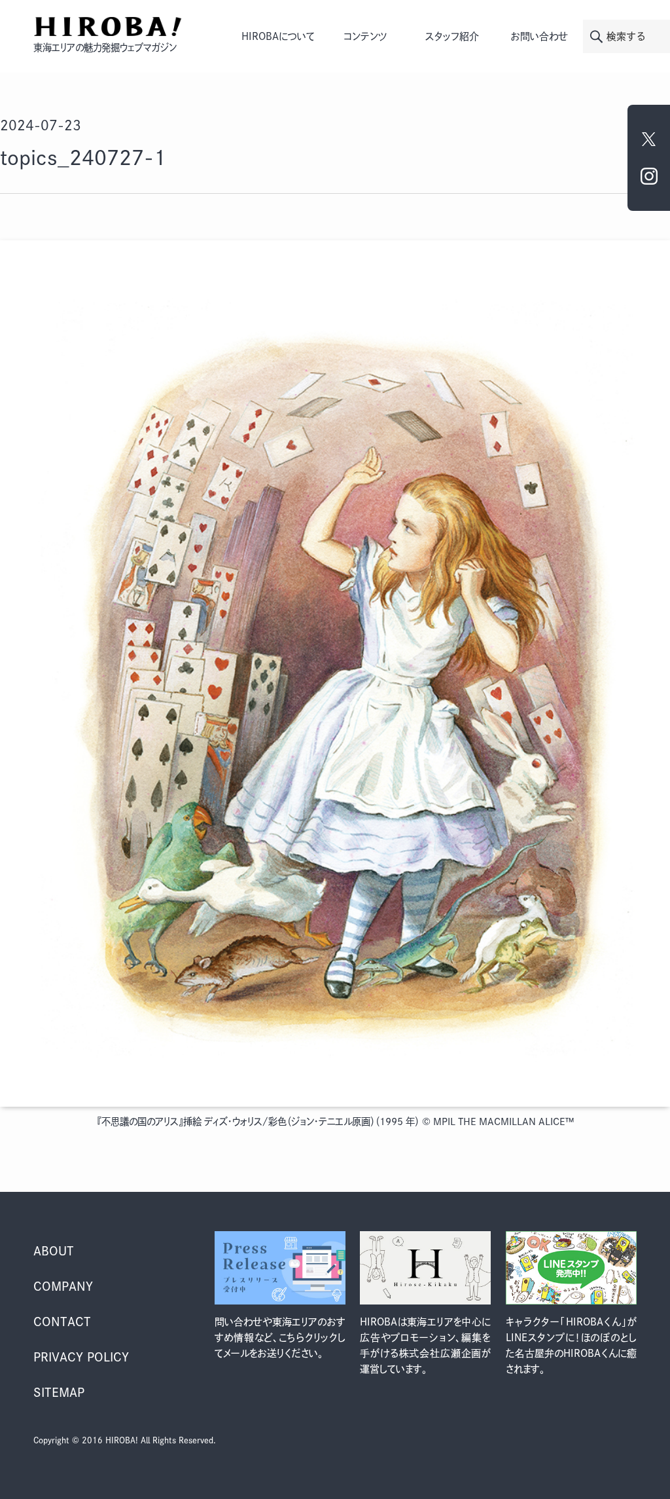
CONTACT (62, 1321)
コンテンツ (365, 36)
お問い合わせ (539, 36)
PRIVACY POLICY (81, 1357)
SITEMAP (58, 1392)
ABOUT (53, 1251)
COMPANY (63, 1286)
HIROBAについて (278, 36)
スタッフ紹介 (452, 36)
